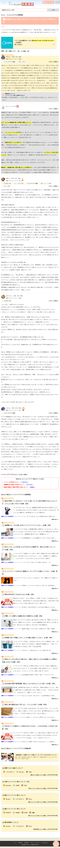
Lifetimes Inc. (28, 844)
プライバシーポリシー (35, 842)
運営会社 (21, 842)
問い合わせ (45, 842)
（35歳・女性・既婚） (14, 56)
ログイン (57, 2)
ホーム (15, 842)
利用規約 (26, 842)
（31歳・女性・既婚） (13, 178)
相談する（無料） (50, 2)
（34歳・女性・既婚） (14, 408)
